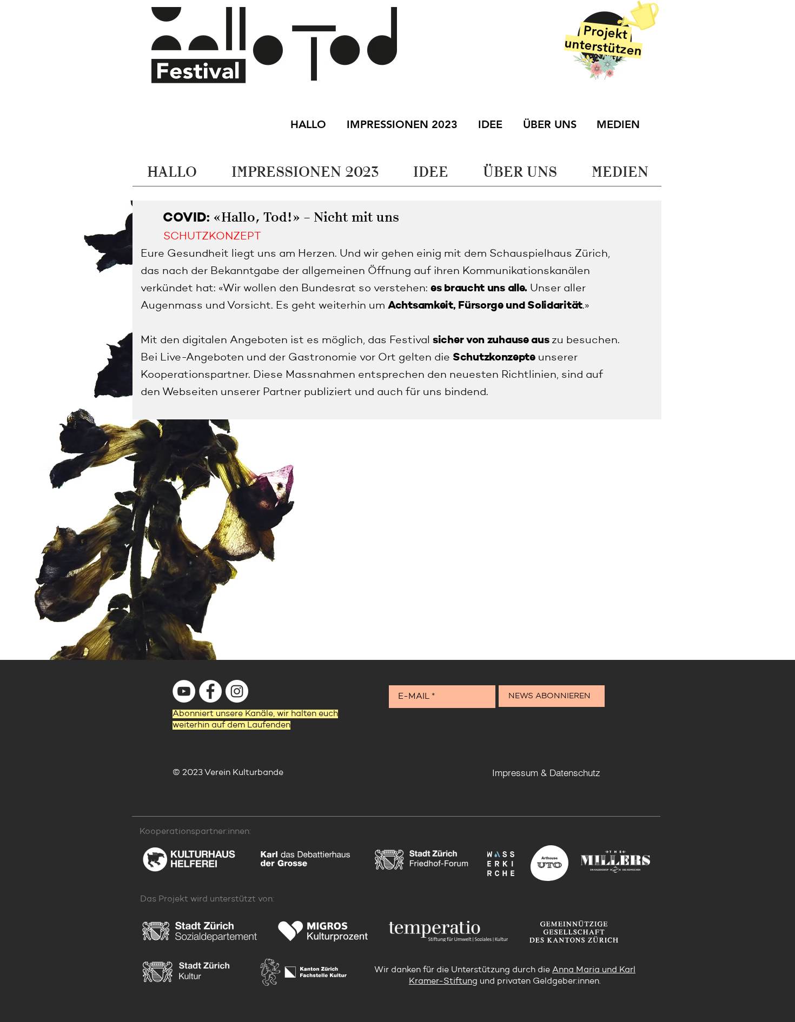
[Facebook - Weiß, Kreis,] (210, 691)
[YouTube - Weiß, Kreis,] (184, 691)
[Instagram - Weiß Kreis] (237, 691)
